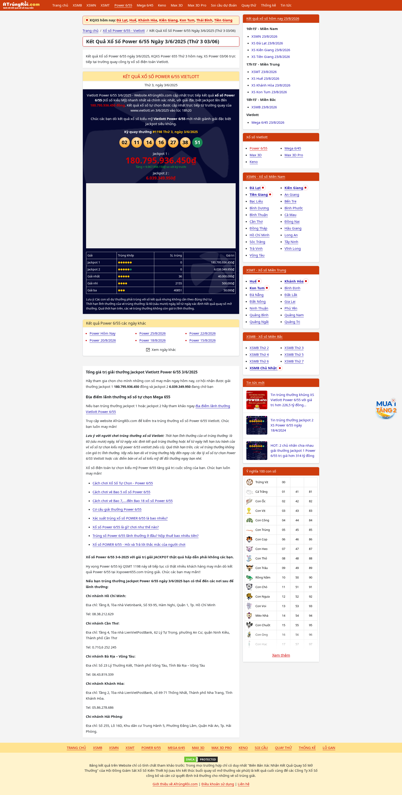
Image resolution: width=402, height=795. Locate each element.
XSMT (105, 5)
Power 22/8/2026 (202, 333)
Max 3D (177, 5)
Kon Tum (187, 20)
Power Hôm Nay (102, 333)
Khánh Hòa (147, 20)
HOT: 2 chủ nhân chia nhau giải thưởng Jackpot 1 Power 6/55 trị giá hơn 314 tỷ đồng (293, 450)
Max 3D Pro (197, 5)
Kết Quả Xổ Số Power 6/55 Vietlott (161, 76)
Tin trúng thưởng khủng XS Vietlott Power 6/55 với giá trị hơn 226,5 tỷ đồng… (292, 399)
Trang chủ (60, 5)
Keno (162, 5)
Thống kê (268, 5)
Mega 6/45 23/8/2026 (267, 122)
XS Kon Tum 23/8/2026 (269, 92)
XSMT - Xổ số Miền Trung (266, 270)
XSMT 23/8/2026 (264, 71)
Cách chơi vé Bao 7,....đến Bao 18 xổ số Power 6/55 (133, 500)
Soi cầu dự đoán (224, 5)
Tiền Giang (223, 20)
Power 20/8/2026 (103, 340)
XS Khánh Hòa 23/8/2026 (270, 85)
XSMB (77, 5)
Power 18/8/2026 (152, 340)
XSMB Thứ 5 (294, 354)
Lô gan (329, 747)
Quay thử (248, 5)
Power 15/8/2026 (202, 340)
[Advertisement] (161, 215)
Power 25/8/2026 (152, 333)
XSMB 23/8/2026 (264, 107)
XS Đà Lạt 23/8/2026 (267, 43)
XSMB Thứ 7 (294, 361)
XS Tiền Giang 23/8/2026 (270, 56)
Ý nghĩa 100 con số (261, 471)
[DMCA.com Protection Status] (201, 759)
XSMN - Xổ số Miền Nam (265, 176)
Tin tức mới (255, 382)
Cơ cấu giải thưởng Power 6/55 (117, 509)
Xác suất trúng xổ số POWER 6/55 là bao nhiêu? (130, 518)
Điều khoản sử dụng (217, 784)
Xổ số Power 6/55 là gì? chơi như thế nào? (126, 527)
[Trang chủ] (21, 5)
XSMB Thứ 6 (259, 361)
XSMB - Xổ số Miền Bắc (264, 336)
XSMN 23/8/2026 (264, 36)
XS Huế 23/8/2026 (265, 78)
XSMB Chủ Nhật (264, 368)
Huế (132, 20)
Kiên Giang (168, 20)
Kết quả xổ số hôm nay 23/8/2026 (272, 18)
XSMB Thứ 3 (294, 347)
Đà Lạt (122, 20)
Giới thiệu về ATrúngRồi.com (175, 784)
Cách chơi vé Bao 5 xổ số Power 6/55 (121, 491)
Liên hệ (243, 784)
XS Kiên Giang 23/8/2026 (270, 49)
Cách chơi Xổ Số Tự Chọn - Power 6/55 (123, 483)
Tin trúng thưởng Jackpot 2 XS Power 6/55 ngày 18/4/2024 (292, 425)
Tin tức (286, 5)
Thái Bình (204, 20)
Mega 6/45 (145, 5)
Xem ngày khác (163, 349)
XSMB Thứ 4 (259, 354)
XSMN (91, 5)
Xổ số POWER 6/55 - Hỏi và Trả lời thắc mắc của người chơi (139, 544)
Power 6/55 (123, 5)
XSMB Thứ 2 (259, 347)
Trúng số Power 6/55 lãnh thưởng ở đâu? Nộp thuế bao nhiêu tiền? (145, 535)
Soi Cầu (261, 747)
